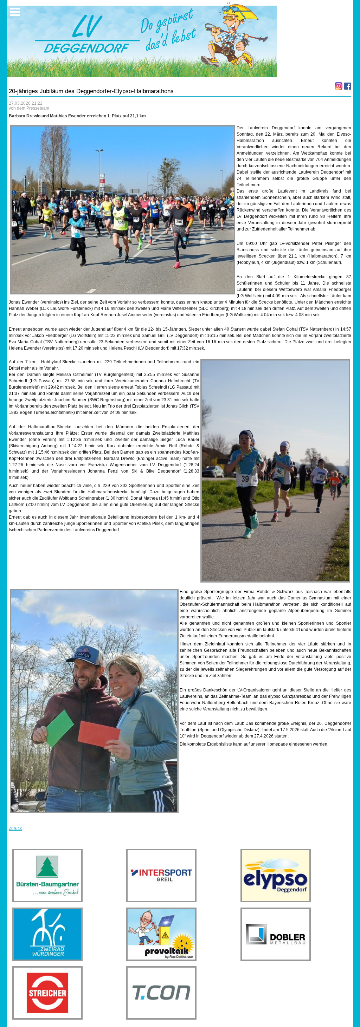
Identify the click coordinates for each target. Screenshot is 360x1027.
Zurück (15, 828)
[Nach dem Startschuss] (122, 209)
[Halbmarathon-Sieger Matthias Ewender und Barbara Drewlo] (94, 701)
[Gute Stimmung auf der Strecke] (275, 471)
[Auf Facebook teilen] (347, 86)
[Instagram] (338, 86)
